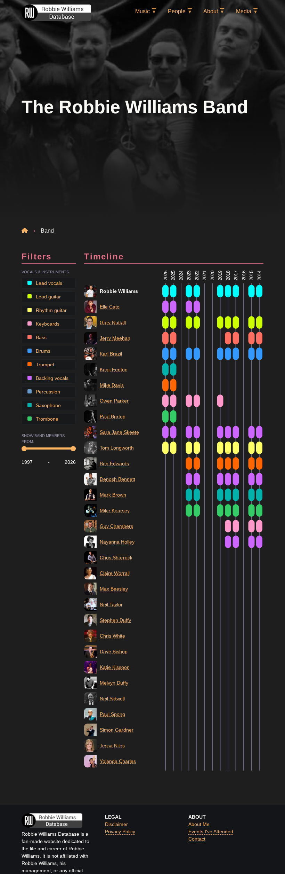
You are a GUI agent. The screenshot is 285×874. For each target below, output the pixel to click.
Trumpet (44, 364)
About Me (199, 824)
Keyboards (46, 324)
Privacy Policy (120, 831)
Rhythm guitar (50, 310)
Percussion (47, 392)
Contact (196, 839)
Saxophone (47, 405)
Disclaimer (116, 824)
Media (243, 11)
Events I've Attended (210, 831)
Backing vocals (51, 378)
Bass (40, 337)
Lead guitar (47, 296)
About (210, 11)
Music (142, 11)
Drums (42, 351)
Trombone (46, 419)
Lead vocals (48, 283)
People (177, 11)
